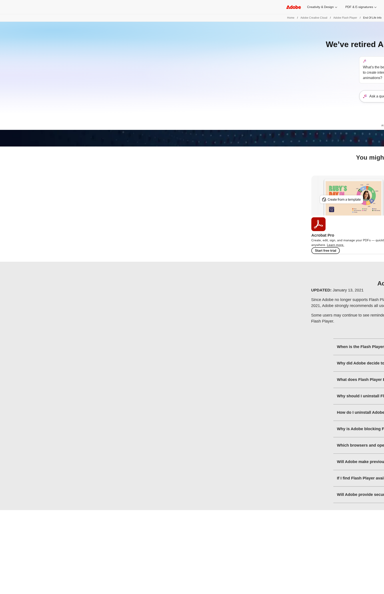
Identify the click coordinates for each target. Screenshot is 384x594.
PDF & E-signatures (359, 7)
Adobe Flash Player (345, 17)
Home (290, 17)
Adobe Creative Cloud (313, 17)
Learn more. (335, 245)
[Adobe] (293, 7)
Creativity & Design (320, 7)
